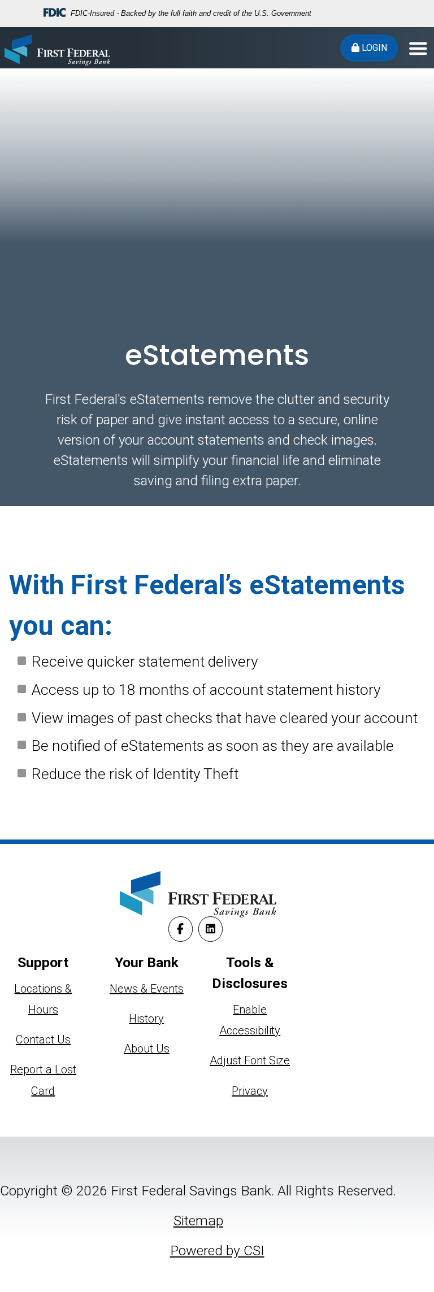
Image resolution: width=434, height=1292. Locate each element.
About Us (147, 1048)
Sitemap (198, 1220)
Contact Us (43, 1039)
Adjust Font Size (250, 1060)
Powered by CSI (217, 1250)
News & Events (147, 988)
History (146, 1018)
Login (373, 47)
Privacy (250, 1091)
